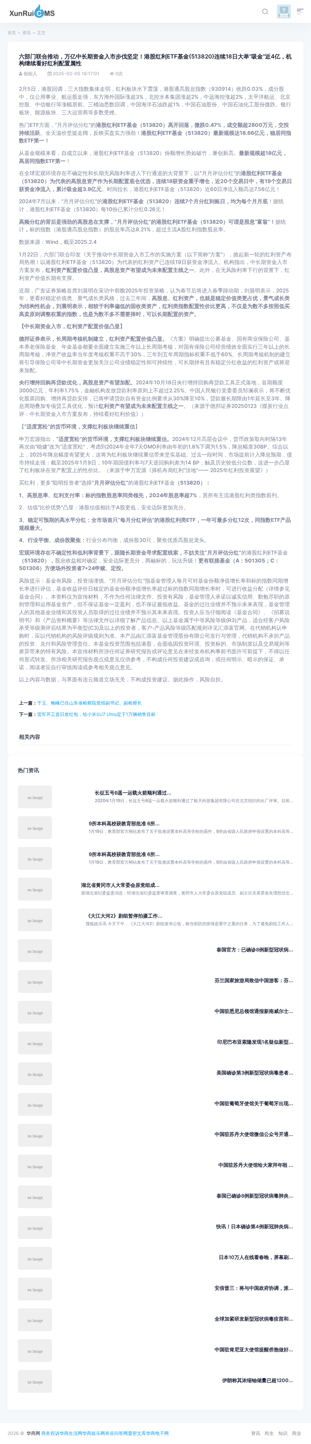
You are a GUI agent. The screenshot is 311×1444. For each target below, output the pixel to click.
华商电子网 (157, 1433)
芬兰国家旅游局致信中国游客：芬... (254, 980)
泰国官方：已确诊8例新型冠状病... (255, 950)
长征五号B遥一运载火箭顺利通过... (133, 793)
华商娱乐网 (93, 1433)
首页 (12, 32)
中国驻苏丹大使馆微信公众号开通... (254, 1134)
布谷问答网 (116, 1433)
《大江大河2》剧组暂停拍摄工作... (124, 916)
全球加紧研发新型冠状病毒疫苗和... (254, 1319)
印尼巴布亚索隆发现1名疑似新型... (255, 1042)
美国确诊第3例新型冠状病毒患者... (255, 1073)
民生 (269, 1433)
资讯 (26, 32)
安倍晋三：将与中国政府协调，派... (254, 1288)
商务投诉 (50, 1433)
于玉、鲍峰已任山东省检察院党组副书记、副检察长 (89, 703)
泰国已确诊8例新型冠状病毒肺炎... (255, 1196)
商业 (296, 1433)
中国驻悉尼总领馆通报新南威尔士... (254, 1011)
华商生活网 (71, 1433)
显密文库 (137, 1433)
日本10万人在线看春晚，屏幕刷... (256, 1257)
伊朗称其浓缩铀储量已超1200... (257, 1380)
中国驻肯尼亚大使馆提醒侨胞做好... (254, 1349)
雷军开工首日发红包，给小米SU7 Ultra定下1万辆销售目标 (96, 714)
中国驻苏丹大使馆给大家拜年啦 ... (255, 1165)
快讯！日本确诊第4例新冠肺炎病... (254, 1226)
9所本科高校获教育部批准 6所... (124, 823)
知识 (282, 1433)
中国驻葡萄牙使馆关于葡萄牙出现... (254, 1103)
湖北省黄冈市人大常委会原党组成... (120, 885)
